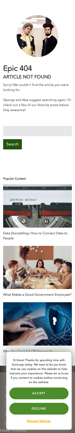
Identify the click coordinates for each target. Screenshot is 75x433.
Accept (39, 393)
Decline (39, 409)
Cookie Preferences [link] (13, 430)
